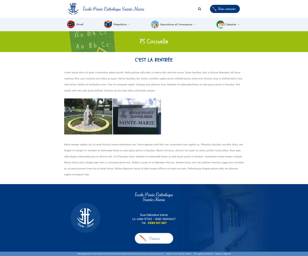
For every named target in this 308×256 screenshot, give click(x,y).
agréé (200, 253)
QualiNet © (208, 253)
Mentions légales (223, 253)
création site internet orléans (179, 253)
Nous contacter (227, 8)
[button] (129, 24)
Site (195, 253)
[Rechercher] (199, 8)
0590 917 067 (157, 223)
